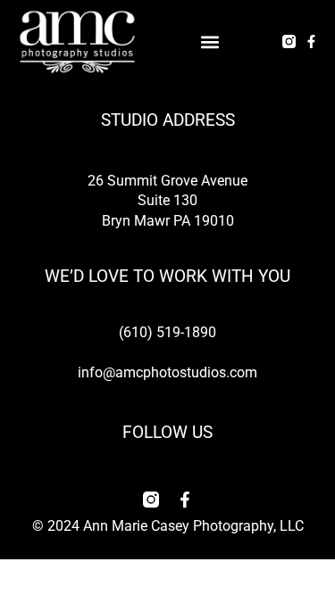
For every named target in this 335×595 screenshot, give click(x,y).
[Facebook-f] (311, 41)
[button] (210, 41)
